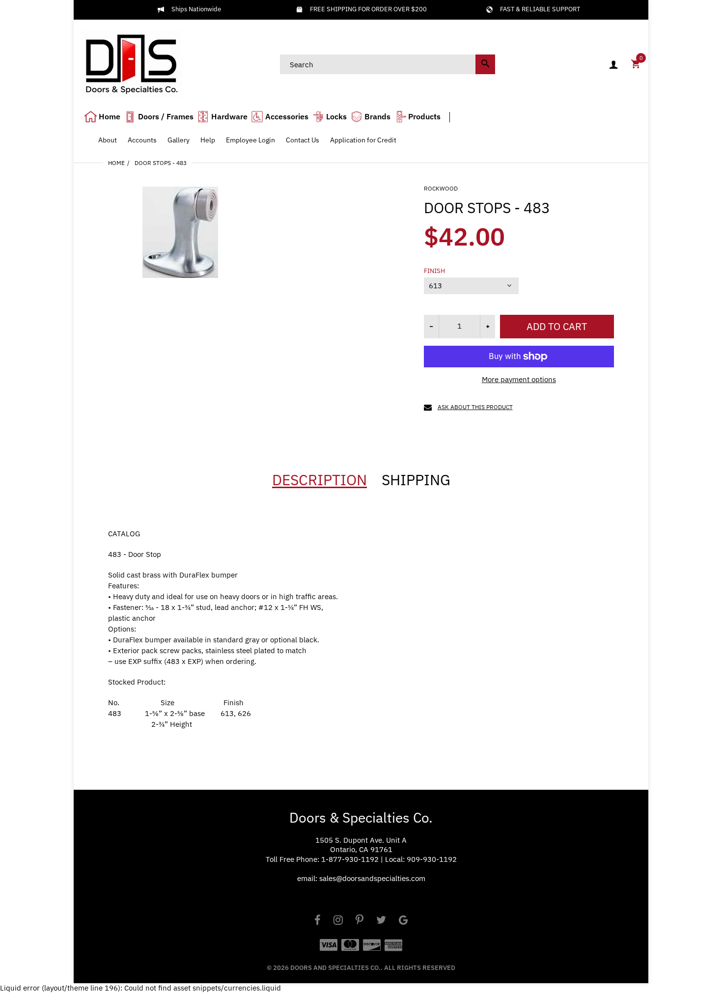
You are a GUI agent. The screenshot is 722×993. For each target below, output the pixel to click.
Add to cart (557, 326)
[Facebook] (317, 921)
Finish (434, 271)
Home (116, 162)
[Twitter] (381, 921)
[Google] (403, 921)
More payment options (519, 379)
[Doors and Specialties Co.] (131, 63)
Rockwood (441, 188)
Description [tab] (319, 480)
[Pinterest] (359, 921)
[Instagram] (338, 921)
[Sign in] (613, 64)
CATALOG (124, 533)
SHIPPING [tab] (416, 480)
